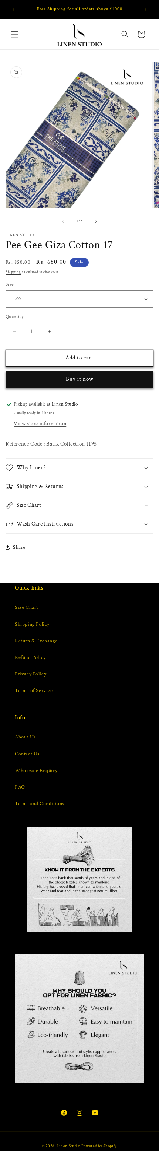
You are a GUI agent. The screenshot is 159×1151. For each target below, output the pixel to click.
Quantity (15, 317)
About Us (25, 737)
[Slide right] (96, 222)
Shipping (13, 272)
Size (10, 284)
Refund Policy (30, 657)
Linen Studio (68, 1146)
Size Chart (26, 607)
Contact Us (27, 754)
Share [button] (19, 547)
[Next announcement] (145, 9)
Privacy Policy (30, 674)
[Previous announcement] (14, 9)
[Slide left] (63, 222)
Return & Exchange (36, 641)
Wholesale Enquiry (36, 770)
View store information (40, 423)
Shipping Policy (32, 624)
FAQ (20, 787)
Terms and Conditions (39, 803)
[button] (15, 34)
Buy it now (80, 379)
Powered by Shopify (99, 1146)
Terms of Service (34, 690)
